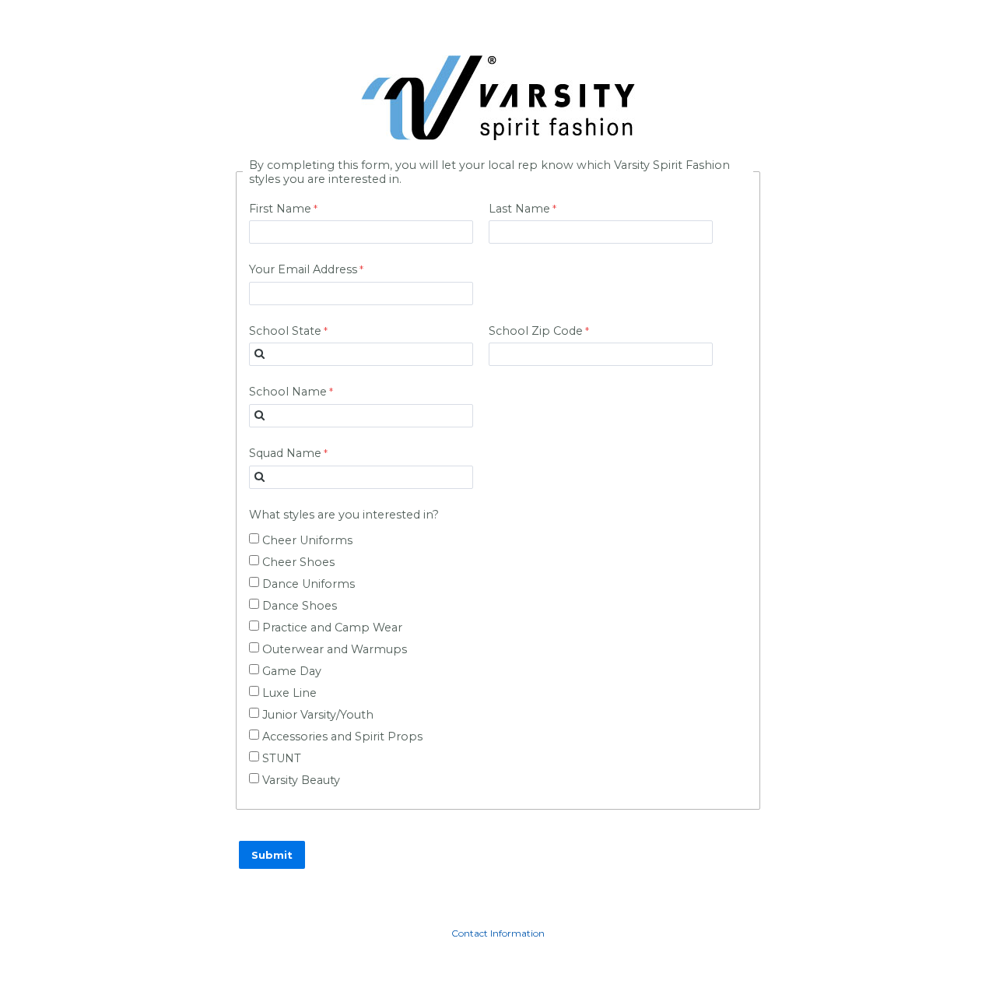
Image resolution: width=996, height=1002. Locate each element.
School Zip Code (536, 331)
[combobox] (361, 354)
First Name (280, 209)
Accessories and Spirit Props (342, 737)
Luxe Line (289, 693)
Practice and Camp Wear (332, 628)
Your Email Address (303, 269)
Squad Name (285, 453)
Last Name (519, 209)
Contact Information (498, 933)
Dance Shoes (299, 606)
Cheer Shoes (298, 562)
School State (285, 331)
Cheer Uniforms (307, 540)
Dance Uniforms (308, 584)
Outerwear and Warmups (334, 649)
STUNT (281, 758)
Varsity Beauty (301, 780)
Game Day (291, 671)
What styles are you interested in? (344, 515)
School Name (288, 392)
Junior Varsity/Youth (318, 715)
